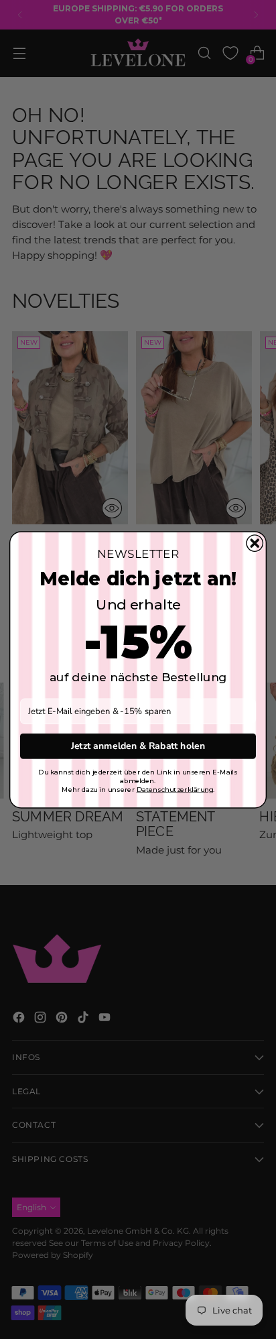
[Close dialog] (255, 542)
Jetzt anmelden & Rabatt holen (138, 746)
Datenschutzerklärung (175, 788)
